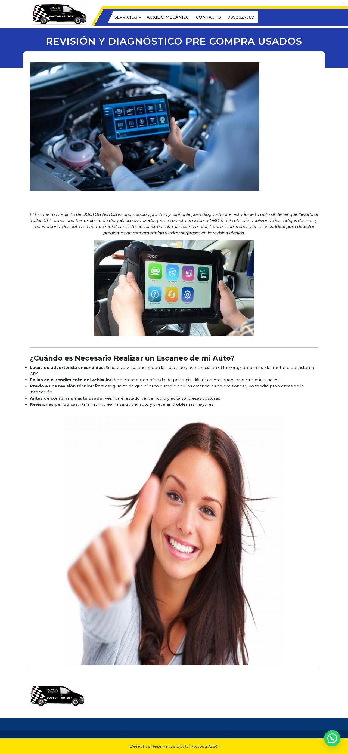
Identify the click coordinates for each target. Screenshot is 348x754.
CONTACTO (208, 17)
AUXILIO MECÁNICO (168, 17)
